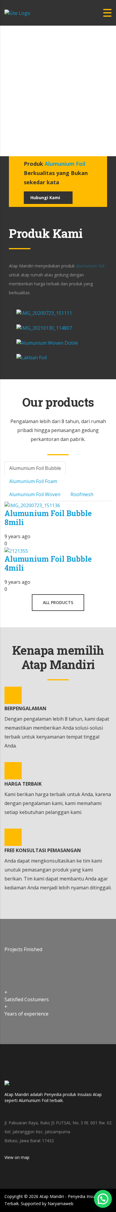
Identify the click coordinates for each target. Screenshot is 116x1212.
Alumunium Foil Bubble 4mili (48, 563)
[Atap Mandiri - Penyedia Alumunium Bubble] (6, 1085)
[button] (103, 1199)
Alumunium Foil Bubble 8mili (48, 517)
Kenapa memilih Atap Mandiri (58, 657)
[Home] (17, 12)
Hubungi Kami (45, 197)
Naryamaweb (60, 1203)
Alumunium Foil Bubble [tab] (35, 468)
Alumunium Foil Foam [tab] (33, 481)
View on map (17, 1157)
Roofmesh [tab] (81, 494)
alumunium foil (90, 266)
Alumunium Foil (65, 163)
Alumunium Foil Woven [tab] (34, 494)
